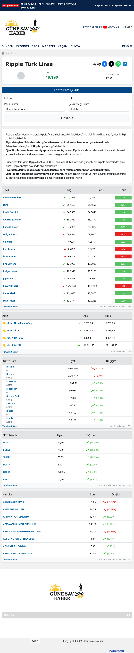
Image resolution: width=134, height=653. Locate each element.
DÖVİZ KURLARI (28, 4)
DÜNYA (75, 46)
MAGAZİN (48, 46)
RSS (36, 641)
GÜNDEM (7, 46)
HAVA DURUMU (27, 8)
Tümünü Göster (9, 306)
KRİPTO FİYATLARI (67, 4)
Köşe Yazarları (102, 6)
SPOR (35, 46)
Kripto (11, 53)
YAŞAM (62, 46)
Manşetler (116, 6)
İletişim (127, 6)
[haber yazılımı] (116, 650)
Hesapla (67, 118)
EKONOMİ (22, 46)
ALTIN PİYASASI (47, 4)
